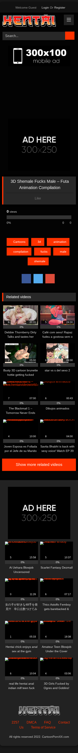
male (63, 251)
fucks (44, 251)
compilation (20, 251)
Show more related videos (39, 464)
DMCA (32, 722)
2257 (15, 722)
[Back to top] (65, 740)
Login (45, 7)
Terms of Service (43, 727)
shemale (39, 261)
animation (59, 241)
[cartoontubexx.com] (32, 21)
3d (39, 241)
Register (59, 7)
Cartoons (19, 241)
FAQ (47, 722)
